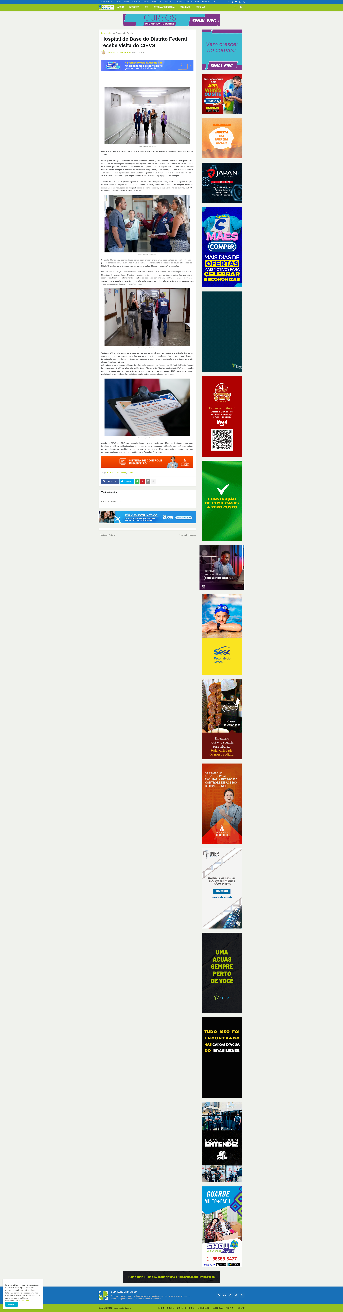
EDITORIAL (218, 1308)
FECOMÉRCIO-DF (105, 2)
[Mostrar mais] (153, 481)
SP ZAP (241, 1308)
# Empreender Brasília (123, 33)
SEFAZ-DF (189, 2)
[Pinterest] (142, 481)
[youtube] (236, 2)
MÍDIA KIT (230, 1308)
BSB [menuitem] (146, 7)
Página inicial (106, 33)
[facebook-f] (229, 2)
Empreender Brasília (122, 1308)
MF (214, 2)
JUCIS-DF (168, 2)
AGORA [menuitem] (120, 7)
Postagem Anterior (108, 535)
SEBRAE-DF (136, 2)
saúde (130, 473)
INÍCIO (161, 1308)
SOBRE (170, 1308)
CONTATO (181, 1308)
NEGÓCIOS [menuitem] (134, 7)
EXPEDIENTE (203, 1308)
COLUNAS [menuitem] (200, 7)
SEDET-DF (178, 2)
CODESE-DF (157, 2)
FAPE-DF (118, 2)
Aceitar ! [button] (11, 1304)
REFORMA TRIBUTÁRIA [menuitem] (164, 7)
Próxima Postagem (187, 535)
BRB (197, 2)
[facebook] (218, 1295)
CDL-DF (146, 2)
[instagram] (232, 2)
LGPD (191, 1308)
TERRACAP (205, 2)
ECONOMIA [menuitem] (185, 7)
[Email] (148, 481)
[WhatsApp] (137, 481)
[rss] (244, 2)
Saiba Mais (24, 1301)
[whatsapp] (240, 2)
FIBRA (126, 2)
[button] (235, 7)
